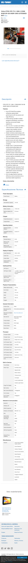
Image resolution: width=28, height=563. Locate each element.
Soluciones (17, 526)
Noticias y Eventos (18, 540)
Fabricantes (17, 538)
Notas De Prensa (18, 532)
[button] (22, 2)
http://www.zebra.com (18, 312)
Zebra (4, 18)
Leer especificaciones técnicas (10, 60)
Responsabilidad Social (6, 528)
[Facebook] (2, 548)
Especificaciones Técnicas (12, 189)
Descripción (6, 99)
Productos (3, 538)
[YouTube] (8, 548)
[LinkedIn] (12, 548)
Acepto (22, 557)
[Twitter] (5, 548)
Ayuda (15, 542)
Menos (5, 15)
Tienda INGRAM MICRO (7, 536)
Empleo (3, 532)
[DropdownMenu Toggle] (26, 2)
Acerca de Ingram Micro (7, 526)
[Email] (24, 18)
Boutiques (3, 540)
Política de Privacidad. (9, 561)
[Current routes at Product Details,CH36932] (7, 500)
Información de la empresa (9, 524)
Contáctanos (4, 542)
